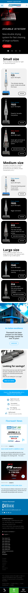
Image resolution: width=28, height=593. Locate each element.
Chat (14, 591)
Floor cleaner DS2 (6, 541)
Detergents (4, 554)
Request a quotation (14, 1)
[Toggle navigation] (2, 5)
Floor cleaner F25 (6, 538)
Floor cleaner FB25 (6, 539)
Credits (12, 585)
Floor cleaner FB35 (6, 544)
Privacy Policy (5, 583)
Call (5, 591)
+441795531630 (7, 522)
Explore (22, 93)
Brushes (4, 552)
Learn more (7, 46)
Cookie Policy (14, 583)
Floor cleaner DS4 (6, 549)
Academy (4, 560)
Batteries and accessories (7, 551)
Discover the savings (18, 149)
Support (4, 564)
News (3, 566)
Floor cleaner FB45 (6, 547)
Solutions (4, 563)
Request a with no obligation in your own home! (14, 393)
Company (4, 558)
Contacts (4, 569)
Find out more (9, 381)
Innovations (4, 561)
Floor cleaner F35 (6, 543)
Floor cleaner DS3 (6, 546)
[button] (8, 531)
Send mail (23, 591)
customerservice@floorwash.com (12, 510)
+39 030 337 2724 (11, 524)
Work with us (5, 568)
